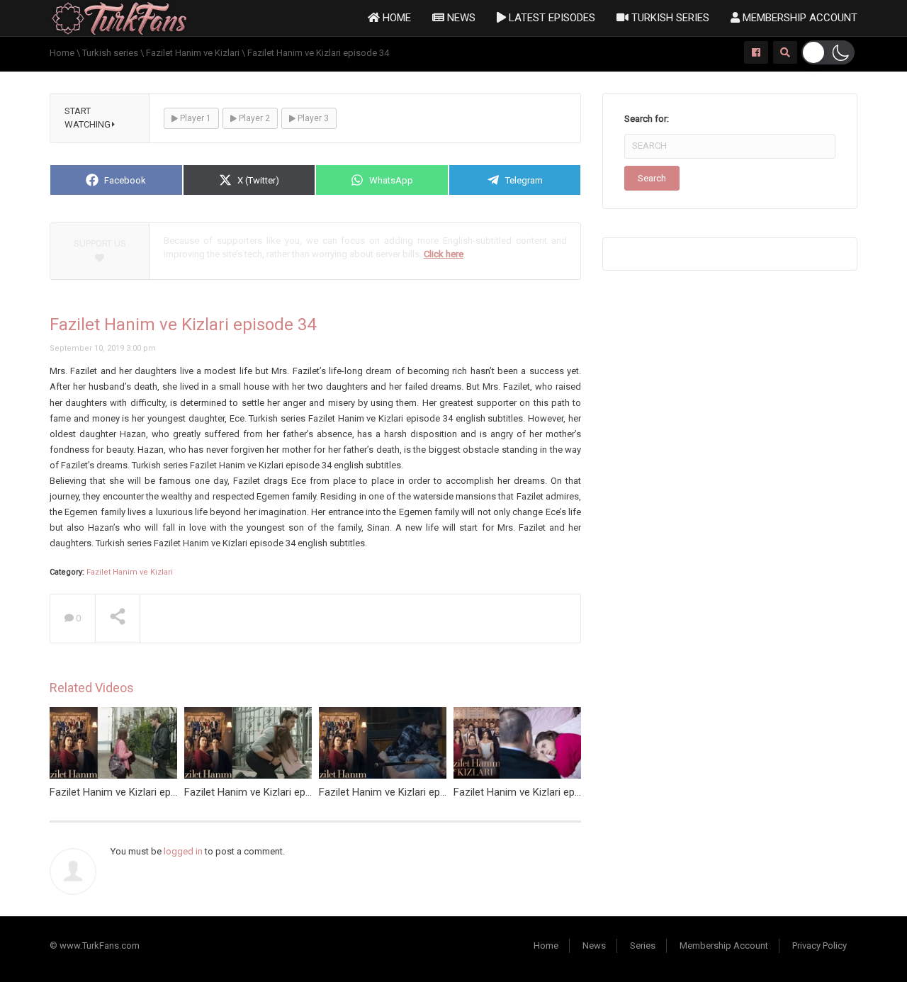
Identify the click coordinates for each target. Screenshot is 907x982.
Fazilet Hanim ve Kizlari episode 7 (396, 792)
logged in (183, 851)
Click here (443, 254)
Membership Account (798, 17)
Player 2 (253, 118)
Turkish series (669, 17)
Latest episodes (550, 17)
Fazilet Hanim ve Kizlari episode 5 (127, 792)
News (459, 17)
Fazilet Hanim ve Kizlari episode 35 (534, 792)
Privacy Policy (819, 945)
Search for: (646, 118)
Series (642, 945)
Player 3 (312, 118)
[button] (828, 52)
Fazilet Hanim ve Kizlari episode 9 (261, 792)
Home (395, 17)
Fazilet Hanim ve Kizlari (129, 572)
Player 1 (194, 118)
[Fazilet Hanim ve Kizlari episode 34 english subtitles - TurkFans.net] (119, 17)
